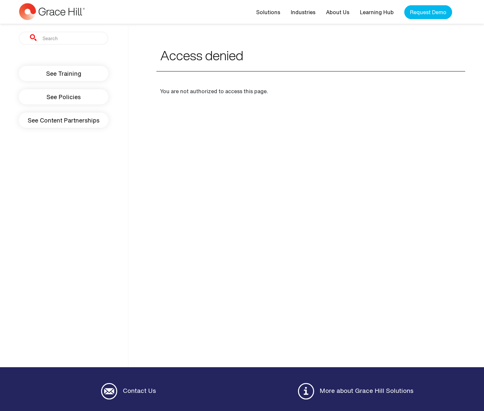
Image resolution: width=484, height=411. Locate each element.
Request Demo (428, 12)
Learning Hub (377, 12)
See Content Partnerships (63, 120)
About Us (337, 12)
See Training (63, 73)
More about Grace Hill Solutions (366, 390)
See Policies (63, 97)
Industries (303, 12)
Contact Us (138, 390)
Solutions (268, 12)
